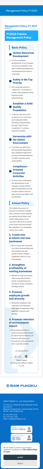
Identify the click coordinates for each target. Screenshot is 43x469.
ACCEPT (20, 457)
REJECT (20, 463)
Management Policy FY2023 (21, 10)
